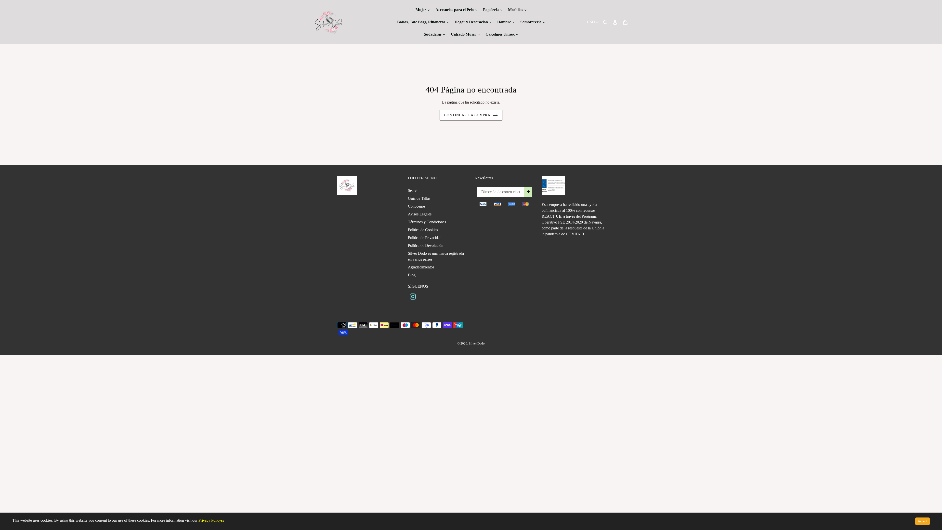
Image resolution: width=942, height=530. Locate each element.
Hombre (504, 22)
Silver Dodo (477, 343)
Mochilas (516, 10)
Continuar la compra (467, 115)
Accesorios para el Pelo (455, 10)
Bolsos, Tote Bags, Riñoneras (421, 22)
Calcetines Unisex (500, 34)
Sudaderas (433, 34)
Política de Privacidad (425, 238)
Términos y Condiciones (427, 222)
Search (413, 190)
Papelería (491, 10)
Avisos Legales (420, 214)
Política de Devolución (425, 245)
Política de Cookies (423, 230)
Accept (922, 521)
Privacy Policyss (211, 520)
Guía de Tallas (419, 198)
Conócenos (416, 206)
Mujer (421, 10)
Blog (412, 275)
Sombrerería (531, 22)
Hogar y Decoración (472, 22)
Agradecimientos (421, 267)
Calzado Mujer (464, 34)
